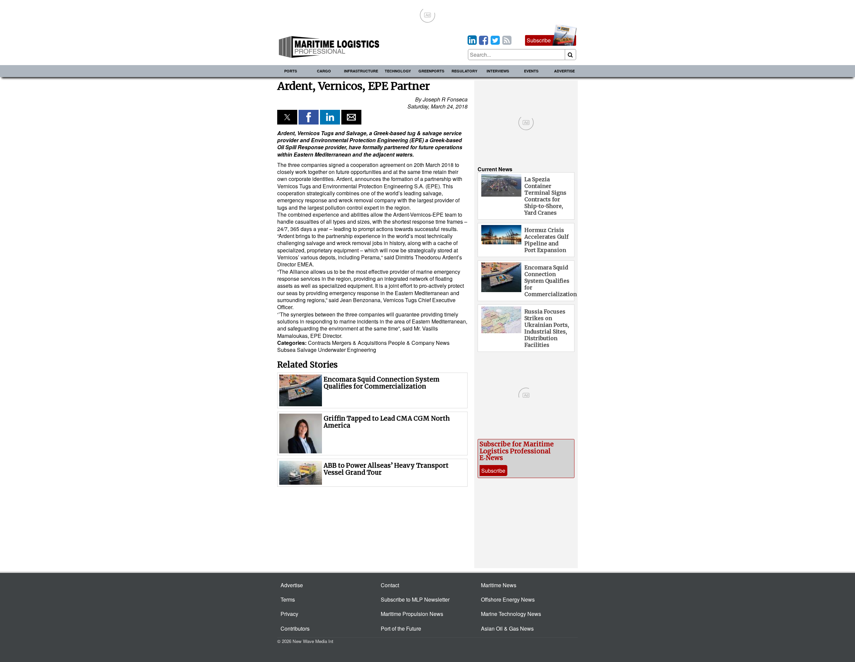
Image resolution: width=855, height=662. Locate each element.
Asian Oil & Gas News (507, 628)
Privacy (289, 614)
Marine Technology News (511, 614)
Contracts (319, 343)
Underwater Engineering (347, 350)
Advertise (564, 70)
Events (531, 70)
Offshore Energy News (508, 599)
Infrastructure (361, 70)
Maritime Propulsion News (412, 614)
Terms (288, 599)
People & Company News (419, 343)
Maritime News (498, 585)
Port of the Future (401, 628)
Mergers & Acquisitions (359, 343)
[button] (287, 117)
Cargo (324, 70)
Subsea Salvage (297, 350)
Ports (290, 70)
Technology (398, 70)
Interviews (498, 70)
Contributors (295, 628)
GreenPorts (431, 70)
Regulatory (464, 70)
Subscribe (539, 40)
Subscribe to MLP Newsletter (415, 599)
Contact (390, 585)
